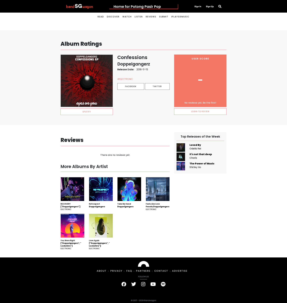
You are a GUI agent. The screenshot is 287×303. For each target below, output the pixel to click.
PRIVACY (116, 271)
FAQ (129, 271)
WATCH (127, 16)
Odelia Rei (195, 148)
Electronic (66, 209)
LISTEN (139, 16)
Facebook (130, 86)
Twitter (157, 86)
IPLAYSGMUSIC (180, 16)
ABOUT (101, 271)
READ (101, 16)
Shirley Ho (195, 167)
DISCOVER (113, 16)
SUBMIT (163, 16)
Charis (193, 158)
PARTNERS (143, 271)
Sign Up (210, 6)
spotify (87, 111)
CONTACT (161, 271)
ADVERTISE (179, 271)
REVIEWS (151, 16)
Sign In (197, 6)
